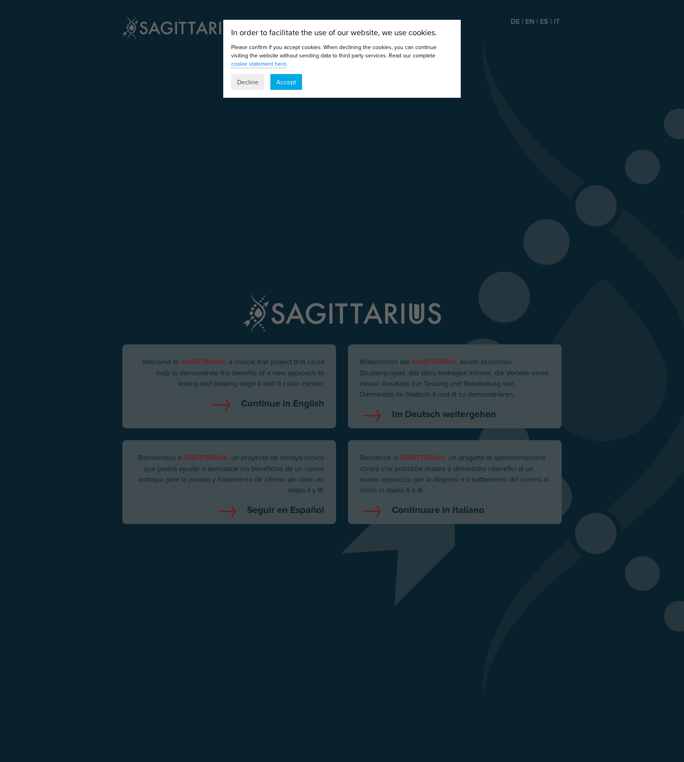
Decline (247, 82)
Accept (286, 82)
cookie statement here (258, 64)
